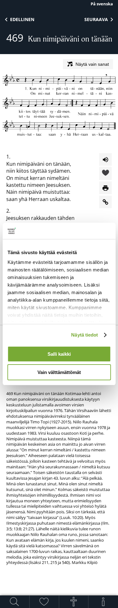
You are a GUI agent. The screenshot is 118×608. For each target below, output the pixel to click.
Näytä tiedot (84, 334)
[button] (105, 173)
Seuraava (96, 19)
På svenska (102, 4)
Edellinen (22, 19)
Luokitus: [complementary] (58, 449)
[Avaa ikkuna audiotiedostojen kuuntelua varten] (105, 159)
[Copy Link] (105, 202)
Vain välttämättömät (59, 372)
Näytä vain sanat (92, 64)
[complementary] (59, 471)
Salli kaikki (59, 354)
